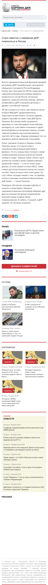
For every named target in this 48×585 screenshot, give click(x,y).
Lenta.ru (16, 210)
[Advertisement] (24, 524)
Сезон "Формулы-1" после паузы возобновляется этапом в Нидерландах (23, 478)
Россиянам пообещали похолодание (24, 251)
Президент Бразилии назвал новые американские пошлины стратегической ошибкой (34, 373)
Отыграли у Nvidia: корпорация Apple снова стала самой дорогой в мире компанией (11, 402)
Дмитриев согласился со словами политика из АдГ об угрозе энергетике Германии (23, 488)
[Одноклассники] (9, 216)
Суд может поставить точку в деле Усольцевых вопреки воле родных (22, 468)
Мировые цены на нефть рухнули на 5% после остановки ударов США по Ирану (12, 373)
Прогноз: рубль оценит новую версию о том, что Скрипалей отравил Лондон (12, 333)
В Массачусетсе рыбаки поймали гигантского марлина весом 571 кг (21, 438)
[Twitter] (16, 216)
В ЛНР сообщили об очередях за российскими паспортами (35, 306)
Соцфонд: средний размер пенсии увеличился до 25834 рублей (23, 428)
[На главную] (16, 8)
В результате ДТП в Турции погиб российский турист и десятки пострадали (29, 232)
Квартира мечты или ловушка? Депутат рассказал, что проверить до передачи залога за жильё (24, 448)
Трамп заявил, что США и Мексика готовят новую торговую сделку (23, 458)
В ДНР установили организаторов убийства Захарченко (11, 306)
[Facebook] (6, 216)
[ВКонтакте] (3, 216)
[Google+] (13, 216)
